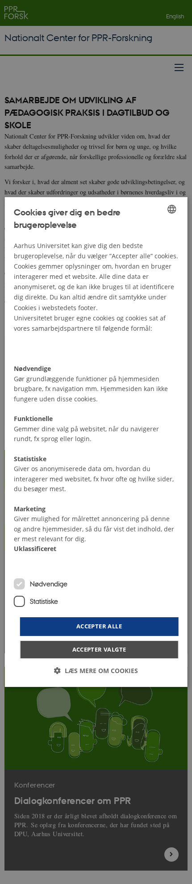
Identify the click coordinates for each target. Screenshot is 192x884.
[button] (96, 670)
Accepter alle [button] (99, 626)
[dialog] (96, 442)
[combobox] (171, 209)
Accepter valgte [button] (99, 649)
